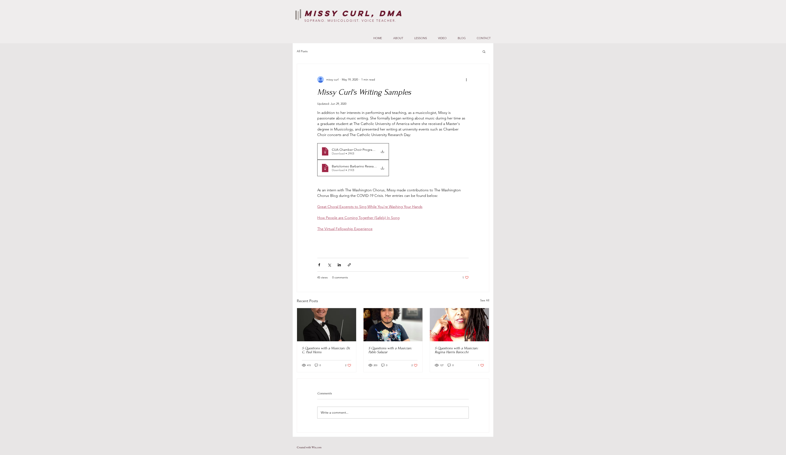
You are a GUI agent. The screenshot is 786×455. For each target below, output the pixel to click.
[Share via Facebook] (319, 265)
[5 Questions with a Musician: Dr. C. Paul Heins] (326, 324)
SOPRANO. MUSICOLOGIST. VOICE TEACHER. (350, 21)
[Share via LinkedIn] (339, 265)
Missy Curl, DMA (353, 13)
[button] (484, 51)
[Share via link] (349, 265)
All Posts (302, 51)
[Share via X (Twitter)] (329, 265)
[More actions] (466, 79)
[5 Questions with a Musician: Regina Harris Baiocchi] (459, 324)
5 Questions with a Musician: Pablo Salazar (390, 350)
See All (484, 300)
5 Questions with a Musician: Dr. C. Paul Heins (326, 350)
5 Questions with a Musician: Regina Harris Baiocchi (456, 350)
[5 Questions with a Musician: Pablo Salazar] (393, 324)
